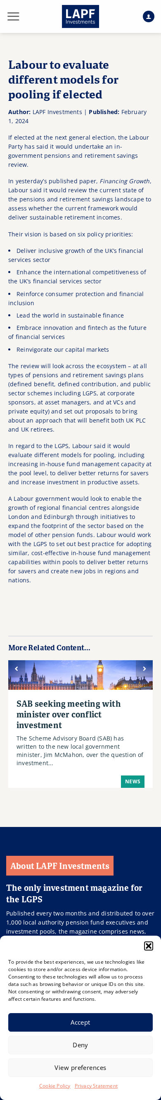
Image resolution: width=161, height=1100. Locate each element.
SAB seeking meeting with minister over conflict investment (69, 714)
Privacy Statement (96, 1085)
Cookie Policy (55, 1085)
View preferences (80, 1067)
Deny (80, 1045)
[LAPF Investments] (80, 16)
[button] (148, 946)
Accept (80, 1022)
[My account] (148, 17)
